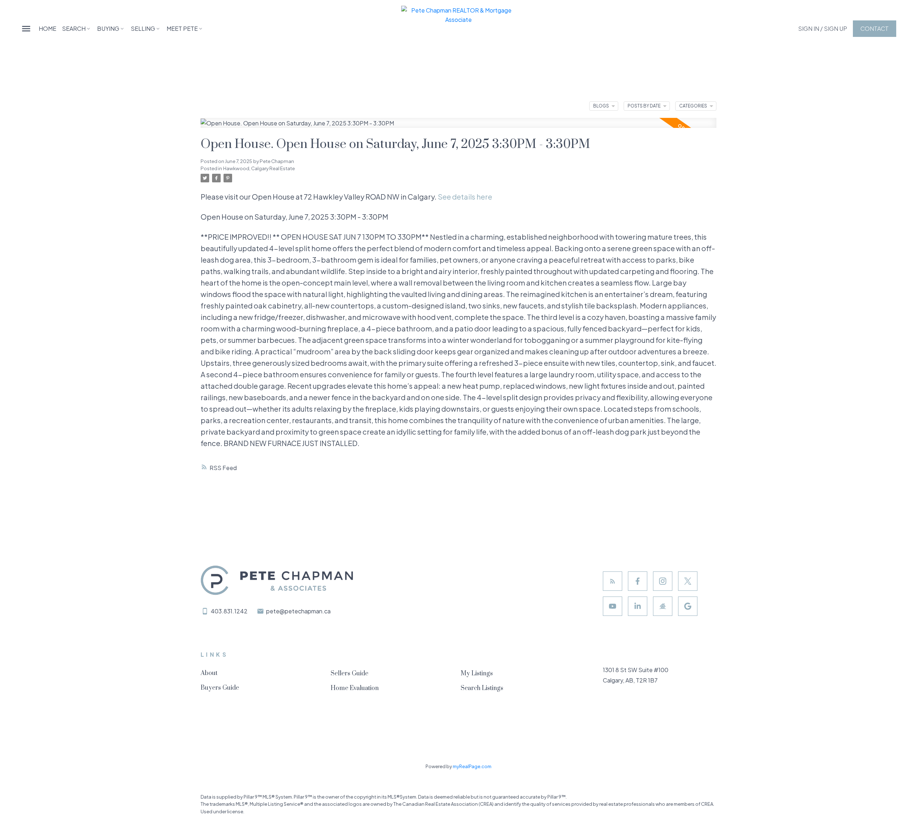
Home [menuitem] (47, 28)
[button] (822, 28)
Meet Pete (182, 28)
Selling (143, 28)
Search (74, 28)
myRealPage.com (472, 766)
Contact (874, 28)
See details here (465, 196)
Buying (108, 28)
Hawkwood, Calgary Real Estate (259, 168)
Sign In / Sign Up (822, 28)
